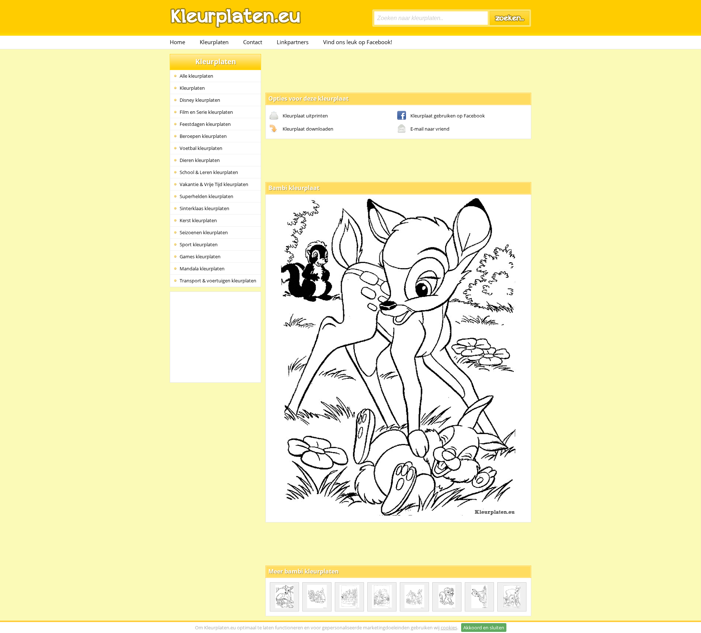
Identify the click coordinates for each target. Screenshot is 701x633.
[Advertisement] (398, 70)
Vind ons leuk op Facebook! (357, 42)
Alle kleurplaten (196, 76)
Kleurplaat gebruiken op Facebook (447, 115)
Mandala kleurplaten (202, 268)
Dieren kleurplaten (200, 160)
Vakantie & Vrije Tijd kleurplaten (214, 184)
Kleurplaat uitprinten (305, 115)
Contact (252, 42)
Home (177, 42)
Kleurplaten (214, 42)
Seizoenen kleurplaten (204, 232)
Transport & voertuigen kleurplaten (218, 280)
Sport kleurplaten (199, 244)
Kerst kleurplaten (198, 220)
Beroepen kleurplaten (203, 136)
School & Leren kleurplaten (209, 172)
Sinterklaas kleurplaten (204, 208)
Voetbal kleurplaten (201, 148)
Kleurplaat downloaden (308, 129)
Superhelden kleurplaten (206, 196)
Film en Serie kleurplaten (206, 112)
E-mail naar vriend (429, 129)
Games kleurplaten (200, 256)
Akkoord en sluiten (483, 627)
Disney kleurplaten (200, 100)
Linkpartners (293, 42)
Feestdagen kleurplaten (205, 124)
